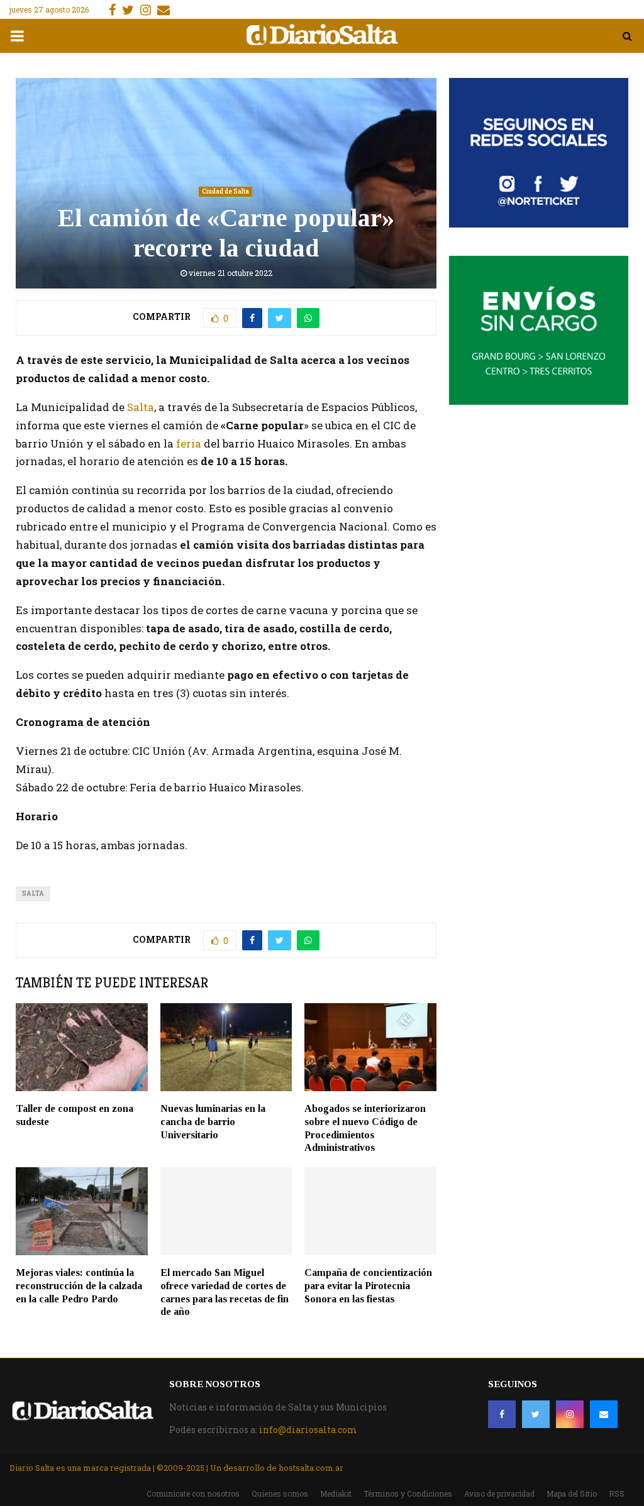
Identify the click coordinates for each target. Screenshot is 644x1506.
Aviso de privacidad (499, 1493)
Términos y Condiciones (408, 1493)
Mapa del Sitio (572, 1493)
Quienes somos (280, 1493)
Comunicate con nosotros (193, 1493)
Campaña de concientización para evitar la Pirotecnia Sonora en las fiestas (368, 1285)
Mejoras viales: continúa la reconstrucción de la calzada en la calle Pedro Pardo (79, 1285)
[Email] (604, 1414)
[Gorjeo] (536, 1414)
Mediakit (336, 1493)
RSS (617, 1493)
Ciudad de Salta (225, 191)
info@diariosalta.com (308, 1430)
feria (188, 443)
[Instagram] (570, 1414)
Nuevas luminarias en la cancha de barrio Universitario (212, 1121)
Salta (140, 407)
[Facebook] (502, 1414)
